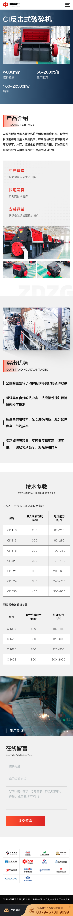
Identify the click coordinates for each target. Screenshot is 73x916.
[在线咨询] (14, 910)
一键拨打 (51, 910)
